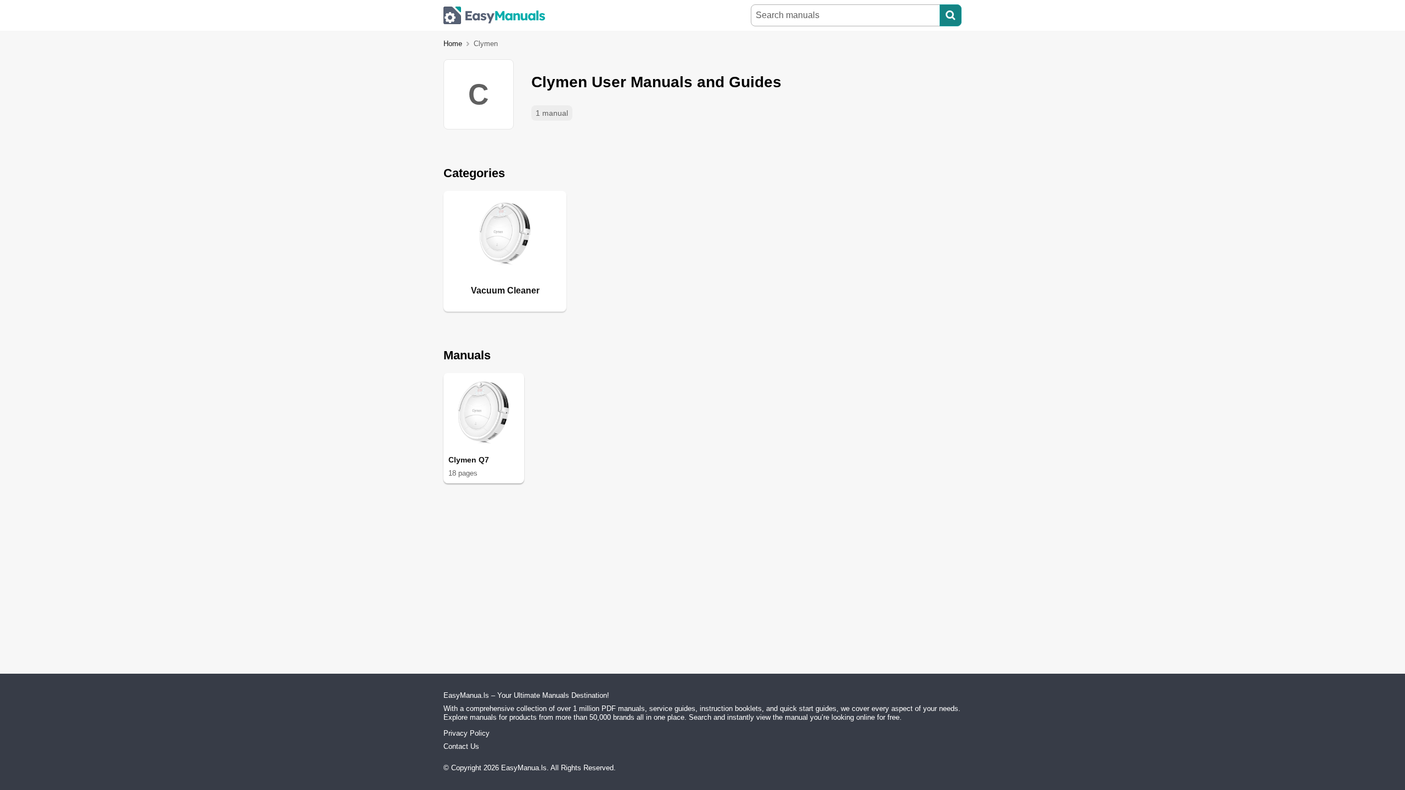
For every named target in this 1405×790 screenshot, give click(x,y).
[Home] (494, 15)
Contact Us (461, 746)
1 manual (552, 113)
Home (452, 44)
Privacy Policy (466, 733)
